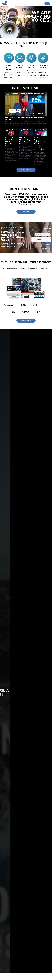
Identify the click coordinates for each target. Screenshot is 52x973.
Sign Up (48, 244)
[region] (26, 22)
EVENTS (24, 4)
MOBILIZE (29, 4)
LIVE (12, 4)
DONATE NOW (26, 211)
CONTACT (38, 4)
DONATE (47, 3)
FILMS (20, 4)
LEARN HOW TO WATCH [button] (26, 320)
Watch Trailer (27, 696)
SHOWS (16, 4)
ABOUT (33, 4)
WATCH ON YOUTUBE (26, 169)
